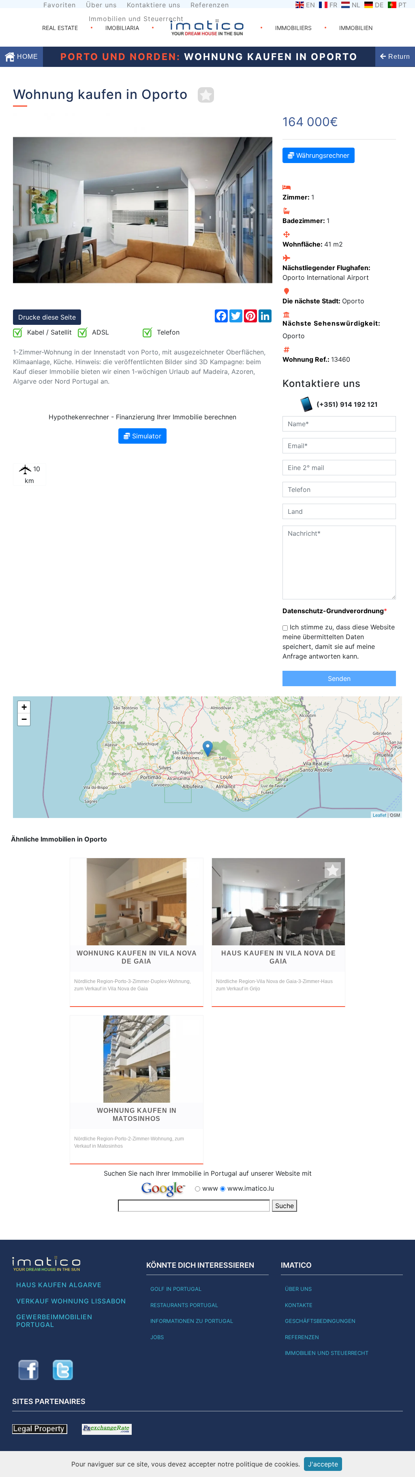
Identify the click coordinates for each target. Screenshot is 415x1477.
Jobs (157, 1337)
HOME (26, 56)
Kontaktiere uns (153, 5)
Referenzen (209, 5)
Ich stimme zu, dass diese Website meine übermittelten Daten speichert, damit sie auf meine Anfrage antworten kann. (338, 641)
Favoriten (59, 5)
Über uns (101, 5)
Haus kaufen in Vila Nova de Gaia (278, 957)
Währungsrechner (321, 155)
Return (398, 56)
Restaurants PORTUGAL (184, 1305)
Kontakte (298, 1305)
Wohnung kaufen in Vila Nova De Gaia (137, 957)
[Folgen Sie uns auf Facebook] (28, 1370)
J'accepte (323, 1464)
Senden (339, 678)
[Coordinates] (208, 749)
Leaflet (379, 814)
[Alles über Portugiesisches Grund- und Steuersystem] (39, 1428)
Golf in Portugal (175, 1289)
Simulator (145, 436)
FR (333, 5)
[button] (32, 210)
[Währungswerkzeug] (107, 1428)
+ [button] (24, 707)
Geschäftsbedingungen (320, 1321)
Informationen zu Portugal (191, 1321)
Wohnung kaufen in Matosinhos (137, 1114)
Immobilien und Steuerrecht (136, 19)
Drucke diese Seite (47, 317)
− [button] (24, 719)
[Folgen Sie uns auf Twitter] (63, 1370)
